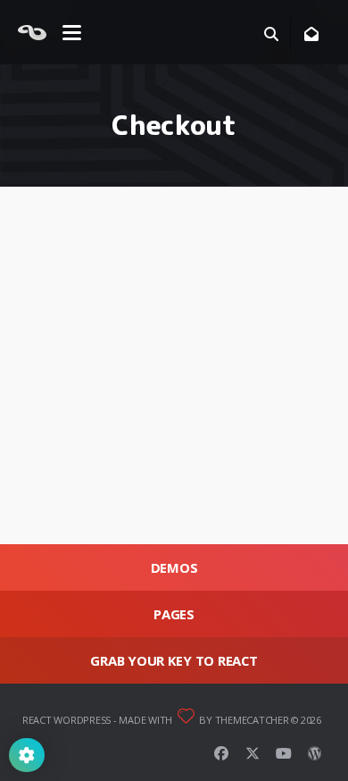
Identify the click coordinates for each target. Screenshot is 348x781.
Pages (174, 614)
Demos (174, 567)
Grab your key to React (173, 660)
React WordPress (66, 719)
